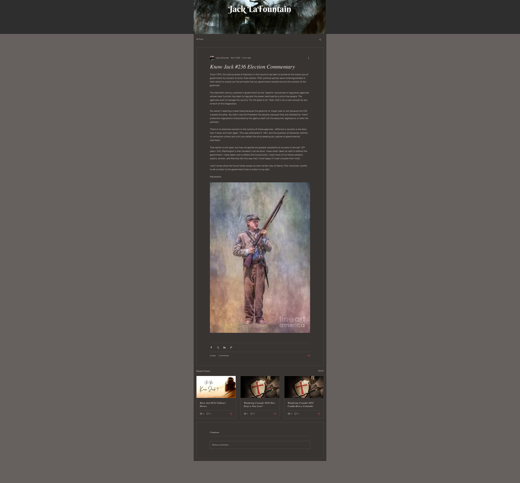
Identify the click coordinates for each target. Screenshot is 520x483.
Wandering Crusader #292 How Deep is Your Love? (259, 404)
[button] (320, 39)
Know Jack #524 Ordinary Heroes (213, 404)
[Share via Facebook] (211, 347)
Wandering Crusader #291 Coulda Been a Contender (301, 404)
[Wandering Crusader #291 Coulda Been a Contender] (304, 387)
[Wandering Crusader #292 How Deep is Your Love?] (260, 387)
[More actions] (308, 58)
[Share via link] (231, 347)
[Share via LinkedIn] (224, 347)
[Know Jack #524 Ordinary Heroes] (216, 387)
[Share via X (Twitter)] (218, 347)
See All (321, 371)
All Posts (199, 39)
